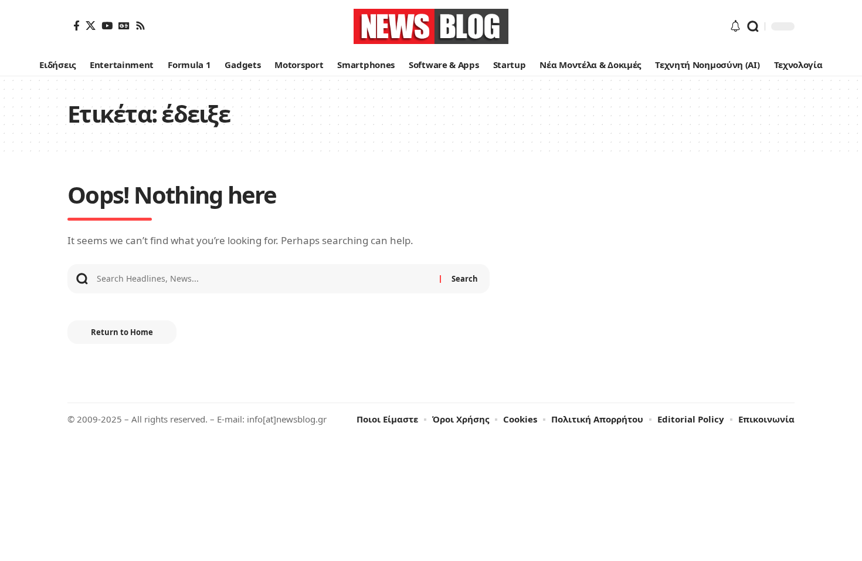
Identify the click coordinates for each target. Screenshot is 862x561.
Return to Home (122, 332)
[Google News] (124, 26)
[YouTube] (107, 26)
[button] (753, 26)
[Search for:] (264, 278)
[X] (91, 26)
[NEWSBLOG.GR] (431, 26)
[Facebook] (76, 26)
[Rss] (140, 26)
